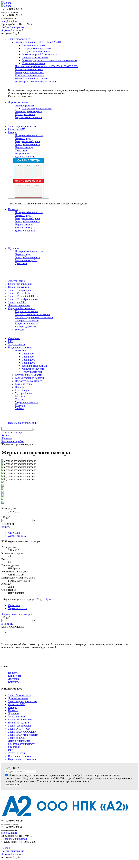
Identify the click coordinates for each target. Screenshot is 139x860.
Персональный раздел (14, 838)
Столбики (14, 746)
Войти (5, 27)
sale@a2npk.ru (9, 21)
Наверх (5, 847)
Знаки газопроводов (20, 725)
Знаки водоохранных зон (22, 701)
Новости (13, 672)
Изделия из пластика (20, 756)
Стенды (12, 707)
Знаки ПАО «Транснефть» (23, 734)
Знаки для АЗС (17, 737)
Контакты (13, 681)
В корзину (7, 623)
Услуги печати (16, 753)
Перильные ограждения (22, 759)
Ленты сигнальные (19, 740)
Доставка (13, 678)
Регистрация (16, 27)
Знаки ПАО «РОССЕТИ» (23, 731)
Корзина (6, 30)
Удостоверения (16, 716)
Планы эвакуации (18, 722)
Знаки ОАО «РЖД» (19, 728)
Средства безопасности (21, 743)
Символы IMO (16, 704)
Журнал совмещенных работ (17, 614)
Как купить (14, 675)
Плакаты (13, 710)
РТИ (10, 749)
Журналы (13, 713)
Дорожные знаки (18, 698)
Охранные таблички (20, 719)
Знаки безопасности (19, 695)
